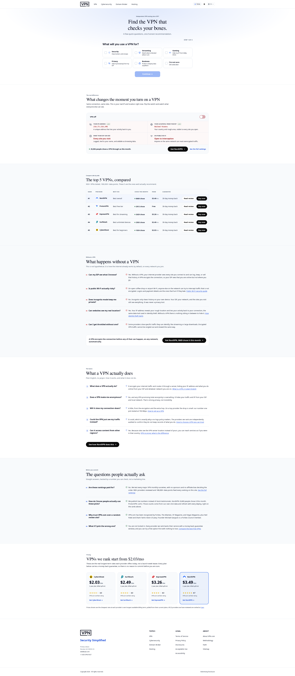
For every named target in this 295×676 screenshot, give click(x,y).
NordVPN (103, 198)
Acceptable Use (181, 649)
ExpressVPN (104, 214)
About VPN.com (209, 636)
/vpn (202, 607)
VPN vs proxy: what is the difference (155, 433)
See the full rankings (198, 149)
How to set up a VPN (156, 411)
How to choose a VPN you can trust (190, 422)
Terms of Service (182, 636)
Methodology (208, 640)
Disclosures (180, 645)
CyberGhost (104, 230)
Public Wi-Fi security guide (196, 291)
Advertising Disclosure (207, 672)
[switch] (202, 117)
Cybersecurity (106, 4)
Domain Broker (121, 4)
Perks (198, 4)
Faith (205, 645)
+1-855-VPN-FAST (85, 655)
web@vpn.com (85, 652)
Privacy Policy (181, 640)
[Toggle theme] (204, 4)
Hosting (134, 4)
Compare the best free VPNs (190, 528)
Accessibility (180, 653)
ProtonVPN (104, 206)
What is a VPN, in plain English (184, 389)
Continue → (147, 74)
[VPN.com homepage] (84, 4)
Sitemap (206, 649)
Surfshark (103, 222)
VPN (95, 4)
